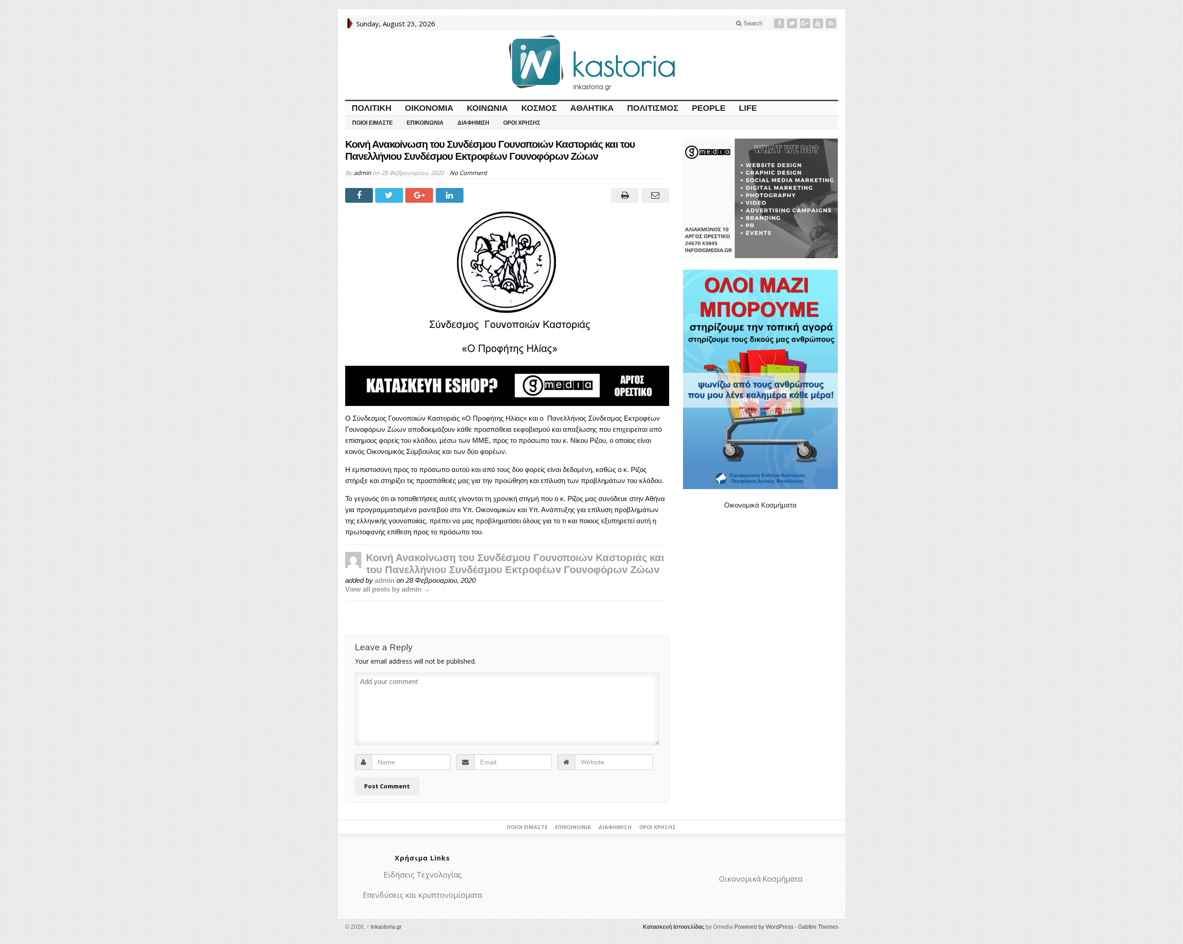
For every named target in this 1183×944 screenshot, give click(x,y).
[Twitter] (793, 23)
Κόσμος (539, 108)
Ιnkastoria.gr (384, 927)
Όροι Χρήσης (521, 123)
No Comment (468, 173)
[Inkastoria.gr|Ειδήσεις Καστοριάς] (591, 63)
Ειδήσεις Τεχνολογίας (423, 875)
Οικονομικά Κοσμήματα (760, 505)
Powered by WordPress (763, 927)
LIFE (748, 108)
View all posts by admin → (387, 589)
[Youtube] (818, 23)
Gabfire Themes (818, 927)
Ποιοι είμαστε (372, 123)
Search (752, 23)
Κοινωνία (487, 108)
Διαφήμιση (473, 123)
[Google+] (805, 23)
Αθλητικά (592, 108)
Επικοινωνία (425, 123)
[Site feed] (831, 23)
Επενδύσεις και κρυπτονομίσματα (422, 895)
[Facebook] (780, 23)
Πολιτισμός (652, 108)
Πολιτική (371, 108)
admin (362, 173)
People (709, 108)
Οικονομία (429, 108)
